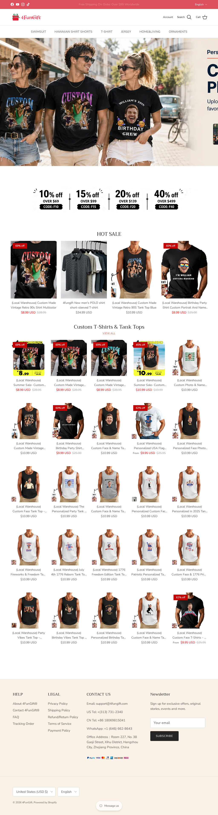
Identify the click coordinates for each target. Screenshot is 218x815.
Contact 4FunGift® (26, 710)
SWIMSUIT (38, 32)
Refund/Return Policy (63, 717)
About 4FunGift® (25, 703)
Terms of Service (59, 724)
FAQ (16, 717)
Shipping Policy (59, 710)
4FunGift (27, 802)
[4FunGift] (27, 17)
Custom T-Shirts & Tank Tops (109, 326)
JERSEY (126, 32)
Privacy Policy (58, 703)
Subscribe (164, 736)
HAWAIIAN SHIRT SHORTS (73, 32)
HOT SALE (109, 234)
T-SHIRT (106, 32)
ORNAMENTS (178, 32)
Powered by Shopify (45, 802)
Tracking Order (23, 724)
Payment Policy (59, 730)
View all (109, 333)
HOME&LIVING (149, 32)
